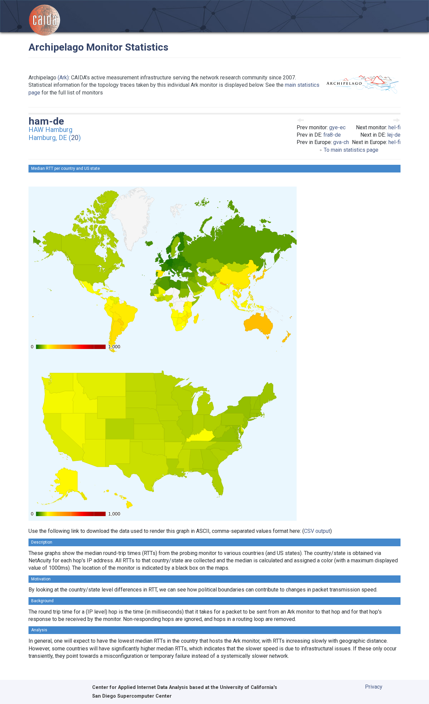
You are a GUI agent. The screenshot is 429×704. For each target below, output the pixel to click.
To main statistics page (350, 150)
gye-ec (337, 127)
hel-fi (394, 127)
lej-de (394, 135)
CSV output (317, 531)
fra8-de (332, 135)
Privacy (373, 687)
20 (74, 138)
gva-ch (341, 142)
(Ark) (63, 77)
